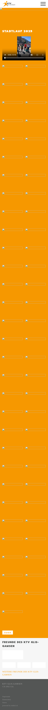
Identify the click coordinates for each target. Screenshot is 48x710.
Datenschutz (6, 699)
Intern (4, 702)
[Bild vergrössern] (12, 72)
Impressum (6, 696)
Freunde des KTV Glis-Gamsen (20, 644)
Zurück (7, 632)
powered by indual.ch (10, 705)
